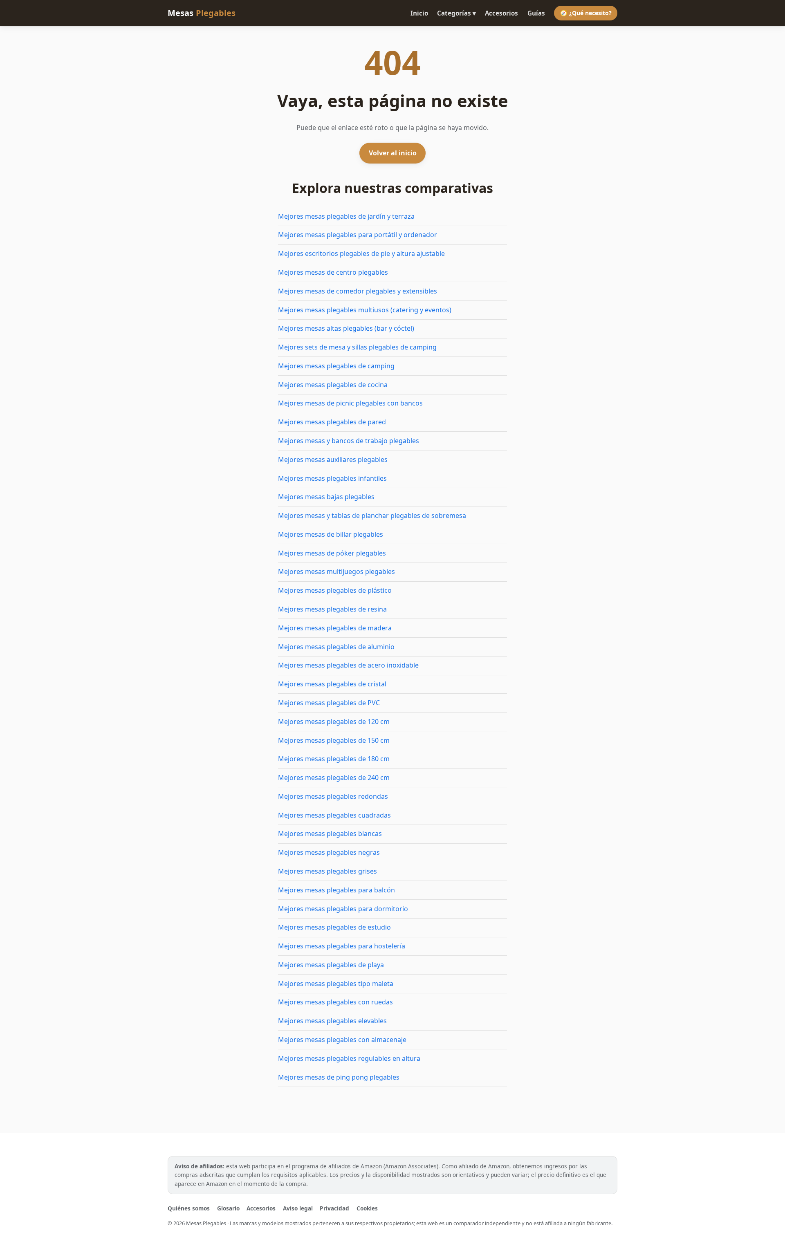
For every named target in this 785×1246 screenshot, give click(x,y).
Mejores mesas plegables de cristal (332, 683)
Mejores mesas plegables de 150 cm (334, 740)
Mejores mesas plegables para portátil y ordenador (357, 234)
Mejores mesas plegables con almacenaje (342, 1039)
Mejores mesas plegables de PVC (329, 702)
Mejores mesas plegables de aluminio (336, 646)
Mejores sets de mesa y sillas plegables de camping (357, 347)
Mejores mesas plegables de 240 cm (334, 777)
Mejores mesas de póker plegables (332, 553)
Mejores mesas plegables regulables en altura (349, 1058)
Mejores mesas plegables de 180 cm (334, 758)
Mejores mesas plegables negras (329, 852)
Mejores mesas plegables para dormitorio (343, 908)
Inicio (419, 13)
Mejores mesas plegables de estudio (334, 927)
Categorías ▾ (456, 13)
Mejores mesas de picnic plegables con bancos (350, 403)
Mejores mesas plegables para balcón (336, 889)
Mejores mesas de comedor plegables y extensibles (357, 291)
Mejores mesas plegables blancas (330, 833)
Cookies (367, 1208)
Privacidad (334, 1208)
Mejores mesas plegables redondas (333, 796)
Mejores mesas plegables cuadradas (334, 815)
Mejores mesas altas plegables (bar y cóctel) (346, 328)
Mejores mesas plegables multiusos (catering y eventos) (364, 309)
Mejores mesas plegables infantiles (332, 478)
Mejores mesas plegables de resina (332, 609)
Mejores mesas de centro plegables (333, 272)
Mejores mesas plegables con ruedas (335, 1001)
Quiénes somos (189, 1208)
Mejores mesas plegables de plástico (335, 590)
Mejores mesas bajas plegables (326, 496)
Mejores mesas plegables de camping (336, 365)
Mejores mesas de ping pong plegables (338, 1077)
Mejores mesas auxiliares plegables (333, 459)
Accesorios (501, 13)
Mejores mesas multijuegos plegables (336, 571)
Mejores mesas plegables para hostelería (341, 945)
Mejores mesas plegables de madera (335, 627)
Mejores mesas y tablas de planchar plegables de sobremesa (372, 515)
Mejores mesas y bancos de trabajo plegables (348, 440)
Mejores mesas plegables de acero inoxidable (348, 665)
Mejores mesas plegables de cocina (333, 384)
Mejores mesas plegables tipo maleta (335, 983)
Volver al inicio (393, 152)
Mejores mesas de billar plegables (330, 534)
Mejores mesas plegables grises (327, 871)
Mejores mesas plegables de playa (331, 964)
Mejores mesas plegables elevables (332, 1020)
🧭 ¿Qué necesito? (586, 13)
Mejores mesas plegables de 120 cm (334, 721)
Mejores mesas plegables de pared (332, 421)
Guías (536, 13)
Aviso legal (298, 1208)
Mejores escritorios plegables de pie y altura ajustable (361, 253)
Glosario (228, 1208)
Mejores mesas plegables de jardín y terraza (346, 216)
